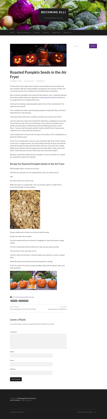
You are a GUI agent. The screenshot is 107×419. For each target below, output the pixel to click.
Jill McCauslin (29, 81)
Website (13, 369)
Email (12, 360)
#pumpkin (14, 300)
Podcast (46, 32)
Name (12, 352)
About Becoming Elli (24, 32)
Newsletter (56, 32)
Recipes (32, 297)
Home (12, 32)
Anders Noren (88, 412)
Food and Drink (25, 297)
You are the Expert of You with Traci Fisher (23, 308)
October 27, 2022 (16, 81)
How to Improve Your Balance (57, 308)
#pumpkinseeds (24, 300)
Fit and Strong (17, 297)
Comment (13, 332)
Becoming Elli (53, 12)
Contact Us (67, 32)
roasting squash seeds (46, 97)
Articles (37, 32)
